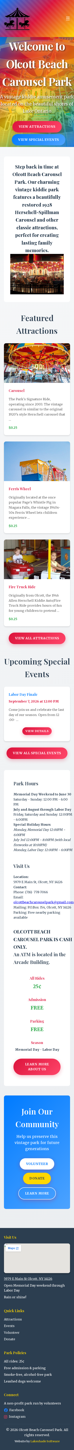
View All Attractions (37, 638)
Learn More (37, 1193)
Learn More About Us (37, 1066)
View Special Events (38, 140)
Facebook (16, 1410)
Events (9, 1326)
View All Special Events (37, 753)
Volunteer (37, 1164)
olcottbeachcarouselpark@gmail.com (43, 902)
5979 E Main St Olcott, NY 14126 (28, 1279)
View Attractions (37, 127)
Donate (37, 1178)
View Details (37, 731)
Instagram (17, 1417)
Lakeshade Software (45, 1441)
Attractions (13, 1319)
